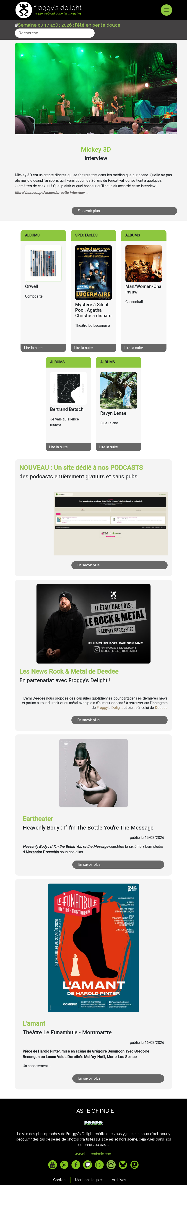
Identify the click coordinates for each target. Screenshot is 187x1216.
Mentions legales (89, 1180)
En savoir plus (88, 565)
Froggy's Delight (110, 707)
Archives (119, 1180)
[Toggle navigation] (166, 10)
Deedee (161, 707)
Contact (60, 1180)
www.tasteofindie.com (93, 1154)
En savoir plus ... (90, 211)
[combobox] (54, 33)
